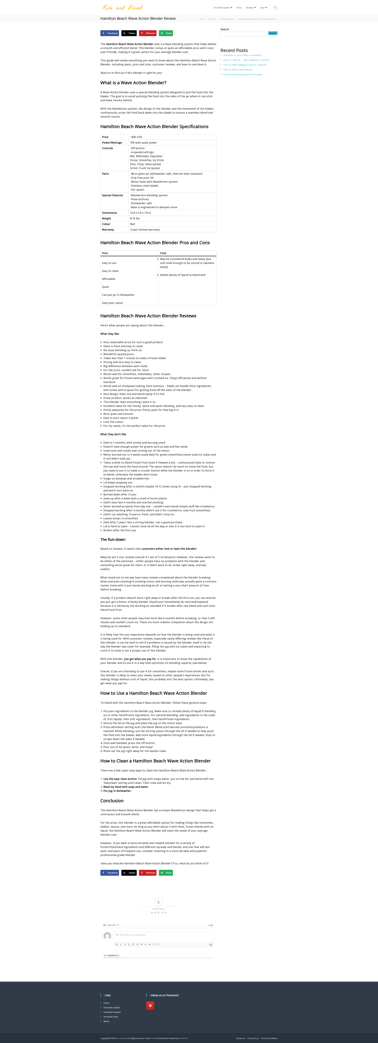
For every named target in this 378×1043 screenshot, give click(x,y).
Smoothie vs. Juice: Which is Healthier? (242, 55)
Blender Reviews (227, 19)
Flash (153, 1038)
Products (212, 19)
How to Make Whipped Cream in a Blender (245, 64)
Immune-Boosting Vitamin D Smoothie (242, 74)
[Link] (150, 944)
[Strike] (129, 944)
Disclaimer (240, 1038)
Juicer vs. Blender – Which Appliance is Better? (246, 59)
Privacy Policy (253, 1038)
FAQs (239, 7)
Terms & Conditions (269, 1038)
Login (210, 925)
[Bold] (117, 944)
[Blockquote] (141, 944)
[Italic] (121, 944)
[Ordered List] (133, 944)
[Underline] (125, 944)
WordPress (183, 1038)
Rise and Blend (122, 1038)
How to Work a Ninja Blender (238, 69)
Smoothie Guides (221, 7)
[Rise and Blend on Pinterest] (150, 1006)
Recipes (250, 7)
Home (106, 1003)
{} (154, 944)
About (106, 1021)
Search (224, 29)
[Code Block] (146, 944)
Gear (262, 7)
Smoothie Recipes (112, 1012)
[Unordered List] (137, 944)
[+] (157, 944)
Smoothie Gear (111, 1016)
